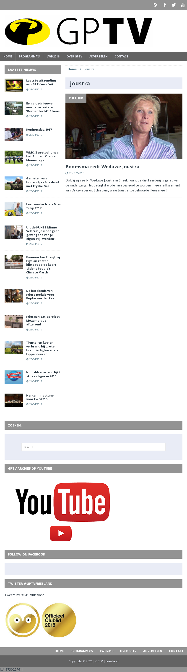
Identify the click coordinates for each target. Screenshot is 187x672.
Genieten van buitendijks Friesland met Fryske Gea (42, 182)
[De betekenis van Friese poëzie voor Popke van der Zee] (14, 300)
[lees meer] (159, 190)
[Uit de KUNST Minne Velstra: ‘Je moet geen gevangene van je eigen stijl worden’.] (14, 236)
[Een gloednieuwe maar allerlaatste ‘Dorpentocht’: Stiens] (14, 112)
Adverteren (98, 56)
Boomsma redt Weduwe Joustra (102, 167)
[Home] (155, 5)
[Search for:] (93, 447)
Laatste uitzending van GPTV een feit (41, 82)
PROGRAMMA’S (29, 56)
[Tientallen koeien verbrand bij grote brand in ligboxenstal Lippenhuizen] (14, 352)
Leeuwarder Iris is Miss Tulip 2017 (43, 206)
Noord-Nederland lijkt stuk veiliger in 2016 (43, 374)
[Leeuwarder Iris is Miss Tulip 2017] (14, 213)
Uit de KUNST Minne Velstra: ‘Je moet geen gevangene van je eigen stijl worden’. (43, 233)
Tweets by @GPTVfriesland (24, 595)
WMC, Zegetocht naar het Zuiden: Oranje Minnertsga (43, 156)
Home (7, 56)
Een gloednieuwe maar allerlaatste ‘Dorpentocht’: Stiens (43, 107)
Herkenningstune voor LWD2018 (40, 397)
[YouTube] (183, 5)
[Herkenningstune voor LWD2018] (14, 404)
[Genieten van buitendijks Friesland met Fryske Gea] (14, 187)
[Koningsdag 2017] (14, 138)
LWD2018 (53, 56)
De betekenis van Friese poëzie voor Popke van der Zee (40, 294)
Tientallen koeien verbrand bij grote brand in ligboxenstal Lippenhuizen (43, 348)
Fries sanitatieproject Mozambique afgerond (43, 320)
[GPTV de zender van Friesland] (93, 31)
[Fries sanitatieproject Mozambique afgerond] (14, 326)
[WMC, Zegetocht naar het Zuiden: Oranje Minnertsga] (14, 161)
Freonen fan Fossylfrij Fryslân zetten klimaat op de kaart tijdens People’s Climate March (43, 265)
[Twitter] (174, 5)
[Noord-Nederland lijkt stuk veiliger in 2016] (14, 381)
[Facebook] (165, 5)
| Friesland (111, 661)
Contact (121, 56)
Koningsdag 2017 (39, 129)
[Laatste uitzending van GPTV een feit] (14, 89)
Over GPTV (74, 56)
